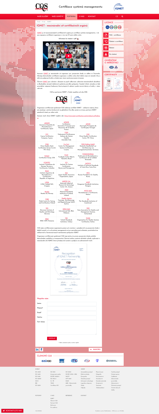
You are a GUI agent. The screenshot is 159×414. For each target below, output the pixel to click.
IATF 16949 (68, 378)
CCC (47, 134)
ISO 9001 (53, 372)
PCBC (47, 199)
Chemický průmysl (85, 378)
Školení (111, 48)
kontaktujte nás (14, 411)
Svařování (98, 385)
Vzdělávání (114, 376)
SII (88, 199)
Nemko (47, 192)
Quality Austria (66, 198)
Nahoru (97, 349)
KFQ (88, 173)
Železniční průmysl (116, 385)
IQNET (39, 33)
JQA (66, 173)
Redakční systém (99, 411)
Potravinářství (100, 376)
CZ (117, 16)
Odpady (83, 387)
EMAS (67, 381)
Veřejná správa (115, 374)
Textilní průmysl (115, 372)
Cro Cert (66, 144)
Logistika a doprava (86, 383)
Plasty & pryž (99, 372)
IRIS (36, 383)
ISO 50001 (68, 372)
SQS (88, 208)
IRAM (47, 171)
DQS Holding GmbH (88, 144)
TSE (66, 218)
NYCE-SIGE (88, 191)
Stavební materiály (101, 381)
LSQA (47, 182)
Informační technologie (87, 381)
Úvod (38, 21)
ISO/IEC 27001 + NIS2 (71, 374)
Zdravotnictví (115, 383)
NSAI (66, 190)
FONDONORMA (88, 154)
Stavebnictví (99, 378)
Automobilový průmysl (86, 372)
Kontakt (83, 395)
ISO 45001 (38, 372)
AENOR (47, 123)
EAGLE (47, 156)
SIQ (47, 208)
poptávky (38, 395)
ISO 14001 (37, 374)
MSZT (88, 182)
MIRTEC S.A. (66, 181)
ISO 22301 (38, 385)
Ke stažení (113, 54)
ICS (66, 162)
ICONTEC (47, 162)
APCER (88, 124)
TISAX (52, 383)
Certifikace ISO (55, 385)
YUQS (88, 218)
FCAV (66, 155)
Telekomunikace (100, 387)
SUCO (36, 381)
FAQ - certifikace (115, 35)
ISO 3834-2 (53, 378)
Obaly (82, 385)
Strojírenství (99, 383)
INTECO (88, 163)
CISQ (66, 132)
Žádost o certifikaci (116, 41)
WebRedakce (107, 411)
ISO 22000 (38, 378)
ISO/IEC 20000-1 (55, 376)
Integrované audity (56, 374)
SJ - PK (52, 381)
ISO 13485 (37, 376)
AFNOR (66, 122)
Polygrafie (98, 374)
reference (69, 395)
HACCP (67, 376)
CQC (88, 134)
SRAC (47, 219)
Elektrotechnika (85, 374)
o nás (52, 395)
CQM (47, 144)
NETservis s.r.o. (115, 411)
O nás (43, 21)
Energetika (84, 376)
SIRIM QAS (66, 209)
